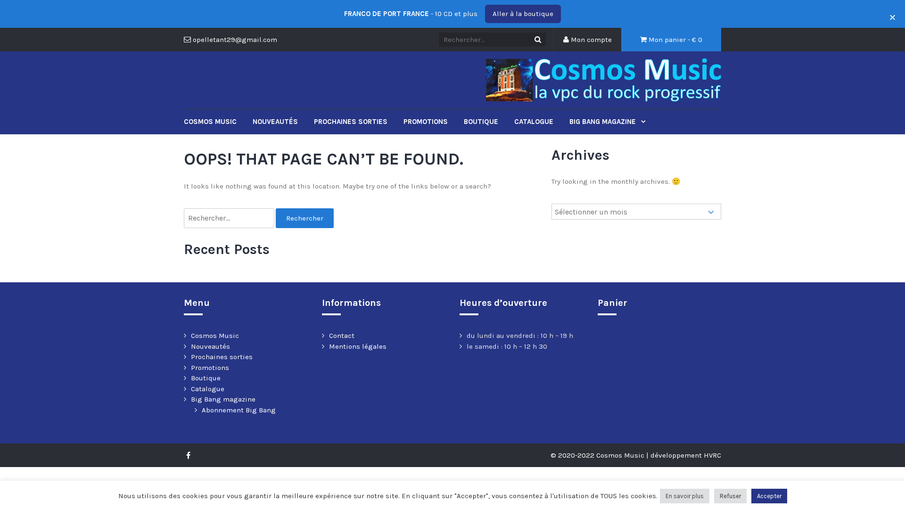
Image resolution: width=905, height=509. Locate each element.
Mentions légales (358, 346)
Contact (341, 335)
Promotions (425, 121)
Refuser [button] (730, 496)
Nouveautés (275, 121)
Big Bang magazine (603, 121)
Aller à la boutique (523, 13)
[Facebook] (190, 455)
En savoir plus (685, 496)
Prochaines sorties (350, 121)
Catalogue (533, 121)
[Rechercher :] (230, 218)
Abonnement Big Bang (239, 410)
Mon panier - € (674, 39)
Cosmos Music (210, 121)
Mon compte (590, 39)
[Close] (890, 14)
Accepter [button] (769, 496)
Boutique (481, 121)
